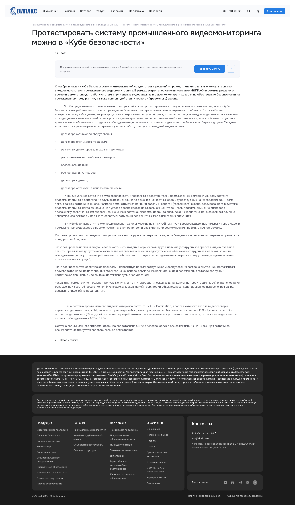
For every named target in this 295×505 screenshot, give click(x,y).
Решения (80, 423)
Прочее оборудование (49, 483)
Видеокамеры (44, 446)
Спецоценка (153, 483)
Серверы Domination (48, 435)
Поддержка (118, 423)
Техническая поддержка (124, 429)
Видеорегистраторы (48, 441)
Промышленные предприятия (90, 429)
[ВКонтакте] (225, 482)
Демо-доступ (275, 11)
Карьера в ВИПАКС (157, 477)
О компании (155, 423)
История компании (157, 434)
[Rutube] (233, 482)
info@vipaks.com (200, 438)
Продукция (44, 423)
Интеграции (117, 455)
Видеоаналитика (46, 452)
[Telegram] (240, 482)
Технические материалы (123, 450)
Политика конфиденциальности (204, 495)
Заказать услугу (209, 68)
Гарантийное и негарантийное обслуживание (118, 465)
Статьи (151, 446)
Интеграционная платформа (52, 429)
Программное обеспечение (52, 467)
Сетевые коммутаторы (50, 478)
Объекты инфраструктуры (88, 444)
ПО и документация (121, 444)
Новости (151, 440)
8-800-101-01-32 (230, 11)
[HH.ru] (255, 482)
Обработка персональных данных (245, 495)
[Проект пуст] (257, 11)
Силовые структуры (85, 450)
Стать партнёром (156, 462)
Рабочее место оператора (52, 472)
